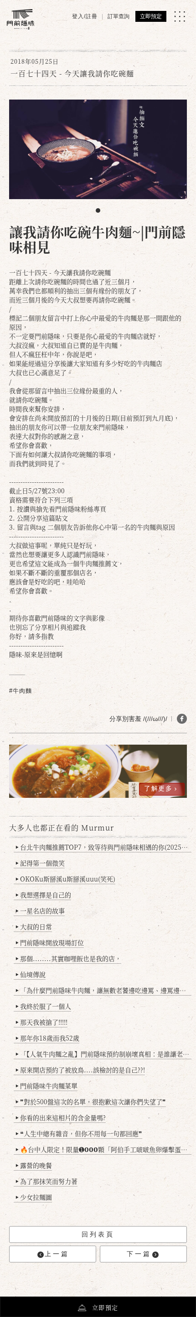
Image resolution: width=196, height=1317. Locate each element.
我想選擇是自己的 (43, 894)
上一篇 (57, 1253)
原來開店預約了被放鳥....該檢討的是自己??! (80, 1069)
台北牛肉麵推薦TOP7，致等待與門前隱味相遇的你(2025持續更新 (103, 846)
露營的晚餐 (33, 1165)
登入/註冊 (85, 16)
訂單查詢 (118, 16)
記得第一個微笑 (40, 862)
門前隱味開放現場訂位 (49, 942)
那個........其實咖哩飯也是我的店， (68, 958)
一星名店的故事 (40, 910)
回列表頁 (98, 1234)
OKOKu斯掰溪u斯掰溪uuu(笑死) (65, 878)
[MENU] (180, 16)
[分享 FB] (182, 719)
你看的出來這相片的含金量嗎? (60, 1117)
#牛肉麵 (20, 690)
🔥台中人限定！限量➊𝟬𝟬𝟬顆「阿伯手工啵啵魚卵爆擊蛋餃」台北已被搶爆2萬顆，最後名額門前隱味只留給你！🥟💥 (103, 1149)
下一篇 (139, 1253)
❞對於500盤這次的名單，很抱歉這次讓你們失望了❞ (90, 1101)
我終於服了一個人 (43, 1006)
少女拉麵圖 (33, 1197)
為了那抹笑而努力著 (46, 1181)
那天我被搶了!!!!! (41, 1022)
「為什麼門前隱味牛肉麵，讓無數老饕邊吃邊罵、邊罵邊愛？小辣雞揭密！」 (103, 990)
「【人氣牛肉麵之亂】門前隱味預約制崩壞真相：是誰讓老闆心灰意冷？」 (103, 1053)
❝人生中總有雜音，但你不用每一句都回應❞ (78, 1133)
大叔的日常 (33, 926)
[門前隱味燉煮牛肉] (20, 19)
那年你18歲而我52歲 (47, 1037)
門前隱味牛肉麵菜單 (46, 1085)
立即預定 (151, 16)
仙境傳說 (30, 974)
